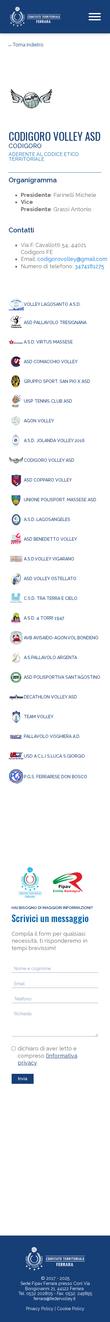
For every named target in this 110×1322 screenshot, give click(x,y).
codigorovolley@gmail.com (72, 259)
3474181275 (89, 266)
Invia (22, 1078)
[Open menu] (95, 16)
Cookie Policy (70, 1308)
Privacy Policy (39, 1308)
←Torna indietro (25, 44)
